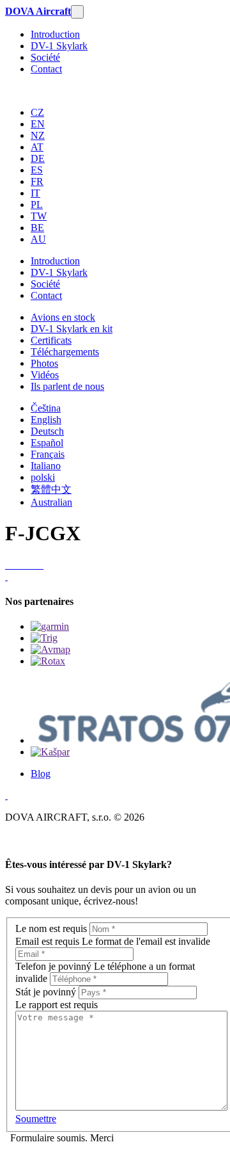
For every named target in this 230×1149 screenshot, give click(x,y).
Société (45, 57)
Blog (40, 773)
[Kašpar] (50, 751)
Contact (46, 68)
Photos (44, 363)
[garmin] (50, 626)
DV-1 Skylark (59, 45)
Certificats (51, 340)
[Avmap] (50, 649)
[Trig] (44, 637)
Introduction (55, 34)
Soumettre (35, 1118)
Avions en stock (63, 317)
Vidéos (45, 374)
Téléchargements (65, 351)
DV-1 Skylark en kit (71, 328)
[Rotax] (48, 660)
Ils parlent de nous (67, 386)
